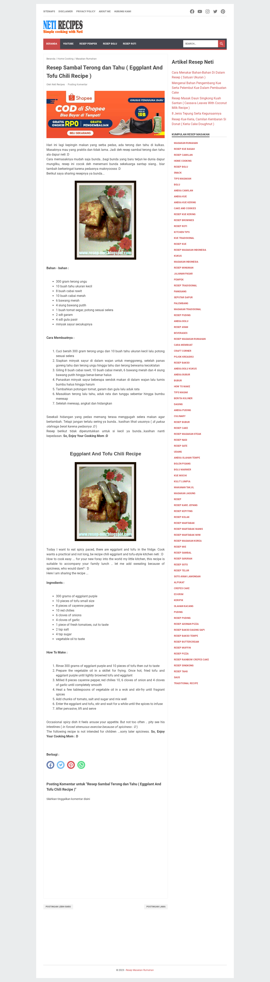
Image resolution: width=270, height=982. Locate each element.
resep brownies (184, 220)
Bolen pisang (182, 463)
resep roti (180, 226)
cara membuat (183, 345)
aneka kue (180, 196)
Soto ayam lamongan (187, 576)
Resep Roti (129, 43)
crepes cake (182, 588)
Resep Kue (180, 244)
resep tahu (181, 671)
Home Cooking (183, 161)
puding (178, 612)
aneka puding (182, 410)
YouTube (68, 43)
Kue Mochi (180, 475)
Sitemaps (49, 11)
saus (177, 677)
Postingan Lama (155, 906)
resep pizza (181, 653)
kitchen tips (182, 232)
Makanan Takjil (184, 487)
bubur (178, 380)
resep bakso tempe (186, 635)
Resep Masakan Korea (188, 540)
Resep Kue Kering (184, 214)
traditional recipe (186, 683)
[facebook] (50, 765)
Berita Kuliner (183, 398)
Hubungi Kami (122, 11)
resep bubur (182, 422)
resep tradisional (185, 285)
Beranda (51, 43)
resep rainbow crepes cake (191, 659)
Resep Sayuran (183, 558)
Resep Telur (181, 570)
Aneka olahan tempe (187, 457)
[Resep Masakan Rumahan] (63, 27)
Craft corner (182, 350)
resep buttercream (186, 641)
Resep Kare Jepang (185, 505)
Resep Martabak (184, 523)
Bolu (177, 184)
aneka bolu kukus (185, 368)
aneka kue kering (185, 202)
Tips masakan (182, 178)
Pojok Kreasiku (184, 356)
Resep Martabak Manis (188, 529)
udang (178, 451)
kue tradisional (184, 238)
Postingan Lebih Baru (58, 906)
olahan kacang (183, 606)
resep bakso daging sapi (189, 630)
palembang (181, 303)
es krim (178, 594)
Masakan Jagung (184, 493)
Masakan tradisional (187, 309)
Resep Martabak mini (187, 535)
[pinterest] (71, 765)
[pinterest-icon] (223, 11)
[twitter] (61, 765)
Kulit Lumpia (182, 481)
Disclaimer (66, 11)
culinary (179, 416)
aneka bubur (182, 374)
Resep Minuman (183, 267)
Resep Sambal (183, 552)
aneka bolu (181, 321)
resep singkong (184, 665)
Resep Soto (181, 564)
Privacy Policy (85, 11)
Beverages (180, 333)
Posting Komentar (77, 84)
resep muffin (182, 647)
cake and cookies (185, 208)
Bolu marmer (182, 469)
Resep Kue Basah (184, 149)
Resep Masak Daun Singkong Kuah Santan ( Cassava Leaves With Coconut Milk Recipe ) (199, 103)
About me (105, 11)
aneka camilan (183, 190)
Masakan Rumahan (186, 143)
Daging (178, 404)
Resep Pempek (88, 43)
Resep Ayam (181, 327)
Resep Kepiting (183, 511)
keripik (178, 600)
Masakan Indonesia (186, 261)
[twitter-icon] (215, 11)
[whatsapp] (81, 765)
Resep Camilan (183, 155)
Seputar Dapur (183, 297)
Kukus (178, 256)
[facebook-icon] (192, 11)
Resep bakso (182, 362)
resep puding (182, 315)
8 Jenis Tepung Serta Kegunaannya (196, 113)
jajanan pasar (183, 273)
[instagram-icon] (207, 11)
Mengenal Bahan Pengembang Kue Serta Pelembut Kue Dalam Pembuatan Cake (199, 87)
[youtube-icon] (200, 11)
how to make (182, 386)
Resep (177, 499)
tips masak (181, 392)
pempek (179, 279)
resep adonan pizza (186, 624)
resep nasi (180, 440)
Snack (178, 172)
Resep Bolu (110, 43)
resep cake (181, 428)
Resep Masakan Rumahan (190, 339)
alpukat (179, 582)
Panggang (180, 291)
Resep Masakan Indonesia (190, 250)
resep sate (180, 445)
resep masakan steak (187, 434)
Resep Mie (180, 546)
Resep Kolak (182, 517)
